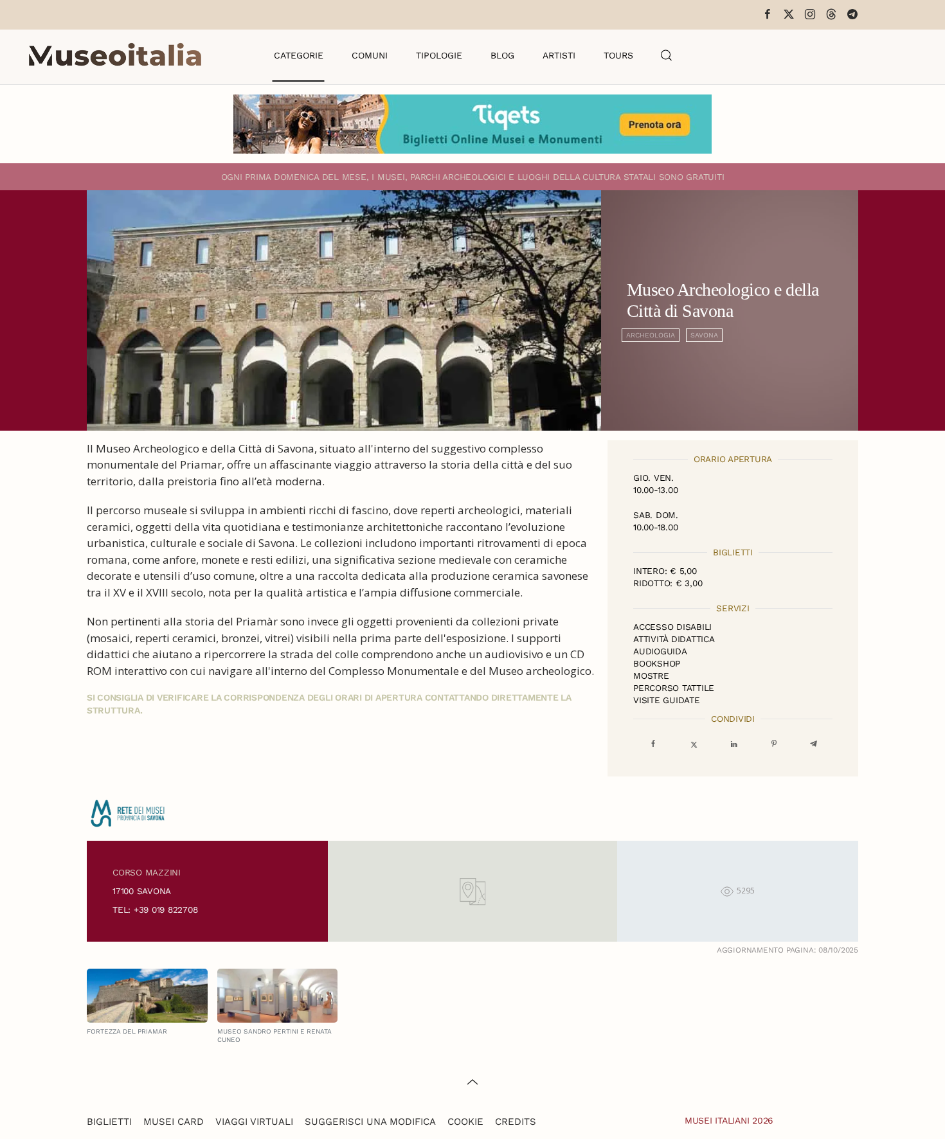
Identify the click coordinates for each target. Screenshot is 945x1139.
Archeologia (650, 335)
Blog (502, 55)
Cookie (465, 1121)
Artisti (559, 55)
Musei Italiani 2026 (729, 1120)
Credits (515, 1121)
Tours (618, 55)
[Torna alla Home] (115, 55)
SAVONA (704, 335)
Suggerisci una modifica (370, 1121)
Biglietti (109, 1121)
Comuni (370, 55)
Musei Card (173, 1121)
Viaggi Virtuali (254, 1121)
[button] (666, 55)
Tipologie (439, 55)
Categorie (298, 55)
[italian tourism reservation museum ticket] (472, 124)
